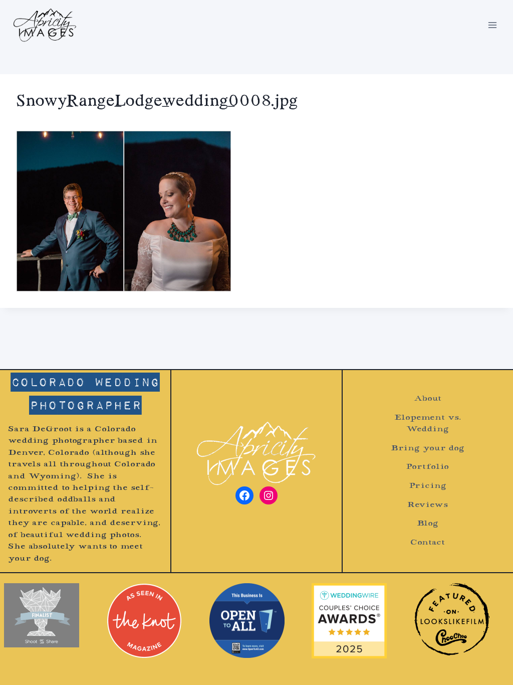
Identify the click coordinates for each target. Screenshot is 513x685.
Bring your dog (427, 448)
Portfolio (427, 467)
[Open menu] (492, 25)
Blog (428, 524)
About (427, 399)
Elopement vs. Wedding (427, 423)
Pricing (427, 486)
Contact (427, 543)
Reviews (427, 505)
